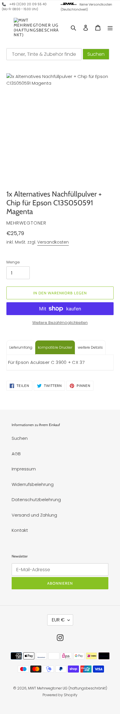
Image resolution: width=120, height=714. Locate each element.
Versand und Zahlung (34, 515)
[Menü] (110, 27)
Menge (13, 262)
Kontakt (20, 530)
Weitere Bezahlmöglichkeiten (60, 322)
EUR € (58, 619)
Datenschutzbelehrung (36, 499)
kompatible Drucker (55, 347)
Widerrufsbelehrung (33, 484)
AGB (16, 454)
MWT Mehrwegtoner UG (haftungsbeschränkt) (67, 688)
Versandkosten (53, 242)
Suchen (20, 438)
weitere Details (90, 347)
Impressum (24, 469)
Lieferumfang (20, 347)
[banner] (4, 5)
